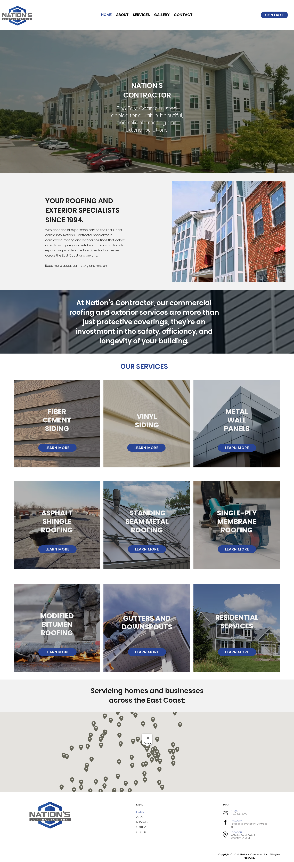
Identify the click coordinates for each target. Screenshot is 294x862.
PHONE (234, 810)
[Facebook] (225, 822)
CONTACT (142, 832)
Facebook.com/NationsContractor (249, 825)
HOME (140, 812)
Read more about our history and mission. (76, 266)
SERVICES (142, 822)
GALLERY (141, 827)
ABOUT (140, 817)
